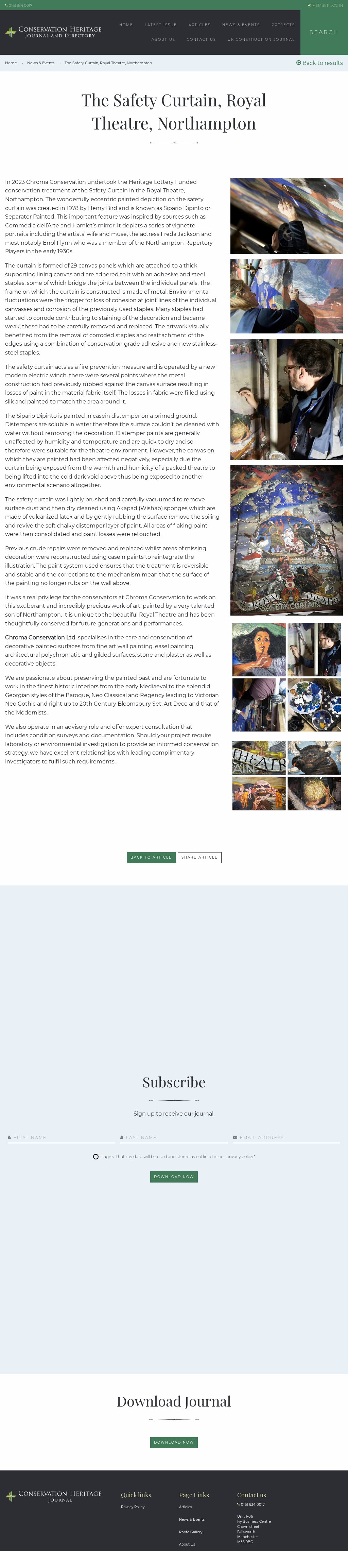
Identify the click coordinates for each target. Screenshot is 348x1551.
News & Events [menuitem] (241, 25)
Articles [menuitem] (200, 25)
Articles (185, 1507)
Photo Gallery (190, 1532)
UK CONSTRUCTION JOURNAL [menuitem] (261, 39)
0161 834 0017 (20, 5)
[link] (11, 63)
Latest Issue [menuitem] (161, 25)
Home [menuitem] (126, 25)
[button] (324, 32)
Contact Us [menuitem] (201, 39)
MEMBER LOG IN (327, 5)
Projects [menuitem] (283, 25)
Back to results (322, 63)
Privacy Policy (132, 1507)
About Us (187, 1544)
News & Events (192, 1519)
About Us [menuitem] (163, 39)
